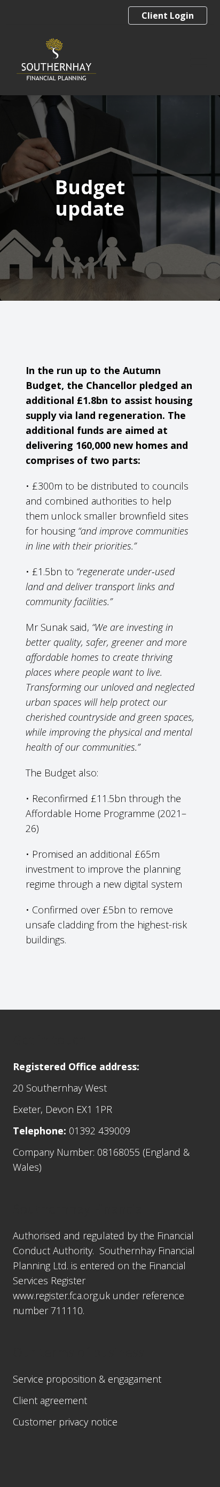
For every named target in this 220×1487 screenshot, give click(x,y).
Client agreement (50, 1400)
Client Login (168, 15)
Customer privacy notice (65, 1421)
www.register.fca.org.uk (61, 1295)
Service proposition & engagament (87, 1378)
